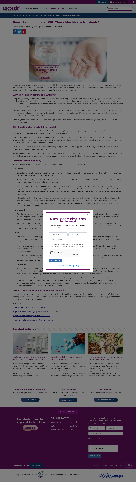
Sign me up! (55, 260)
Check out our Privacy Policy (68, 266)
